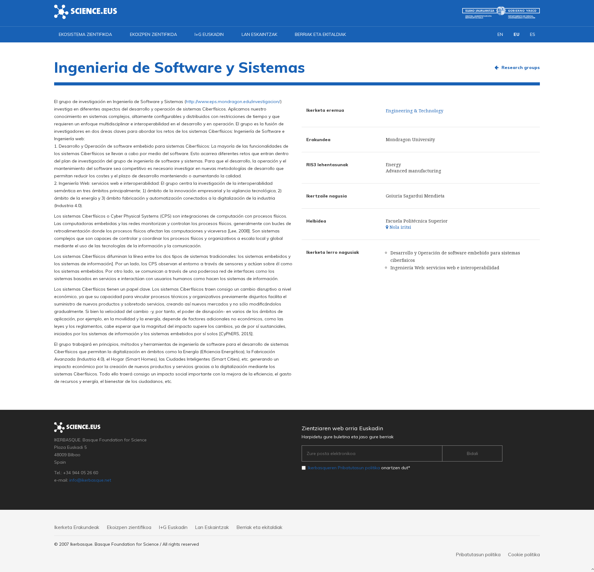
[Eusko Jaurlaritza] (501, 12)
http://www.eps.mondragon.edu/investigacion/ (233, 101)
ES (532, 34)
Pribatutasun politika (478, 554)
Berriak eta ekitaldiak (320, 34)
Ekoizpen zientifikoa (153, 34)
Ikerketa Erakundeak (76, 527)
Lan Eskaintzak (259, 34)
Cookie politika (524, 554)
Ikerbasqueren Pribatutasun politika (344, 467)
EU (516, 34)
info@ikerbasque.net (90, 480)
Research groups (520, 67)
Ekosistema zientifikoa (85, 34)
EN (500, 34)
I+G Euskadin (209, 34)
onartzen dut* (359, 467)
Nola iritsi (399, 227)
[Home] (85, 11)
